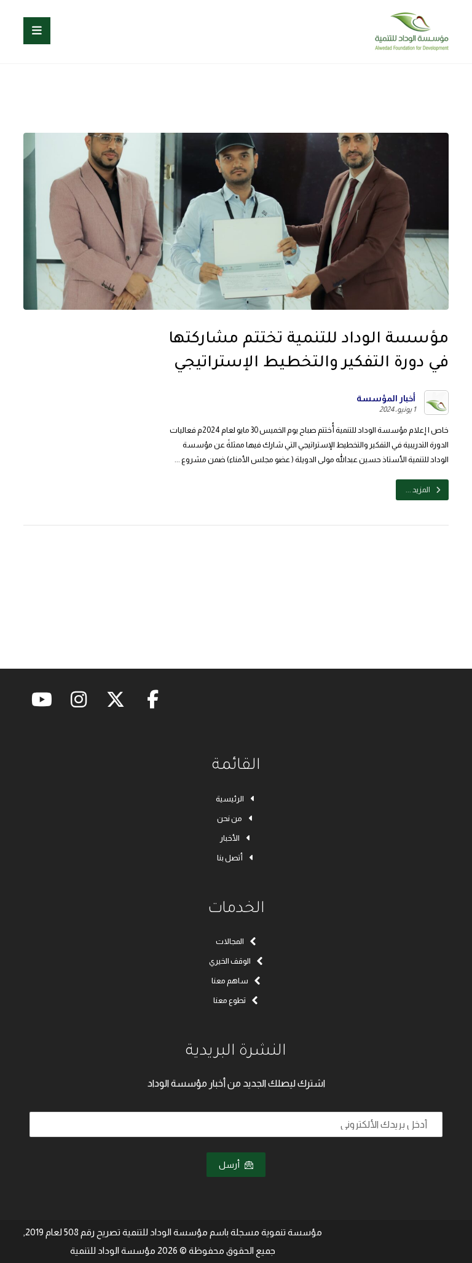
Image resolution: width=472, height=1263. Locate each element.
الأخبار (230, 838)
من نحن (229, 818)
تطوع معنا (229, 1000)
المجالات (230, 941)
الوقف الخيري (230, 961)
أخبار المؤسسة (385, 398)
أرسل (229, 1165)
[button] (36, 30)
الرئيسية (230, 798)
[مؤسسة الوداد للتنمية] (412, 31)
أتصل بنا (230, 857)
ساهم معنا (229, 980)
